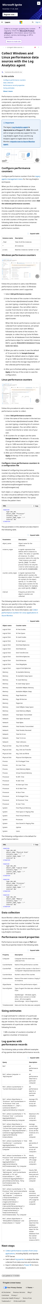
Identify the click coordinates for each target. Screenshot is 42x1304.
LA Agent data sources (14, 47)
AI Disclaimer (6, 1292)
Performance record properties (13, 85)
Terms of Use (27, 1298)
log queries (19, 1259)
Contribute (5, 1295)
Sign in (38, 22)
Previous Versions (19, 1292)
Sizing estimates (8, 88)
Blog (29, 1292)
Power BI (27, 1265)
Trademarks (6, 1301)
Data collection (8, 83)
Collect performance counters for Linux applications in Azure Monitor (20, 613)
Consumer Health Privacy (10, 1298)
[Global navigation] (2, 22)
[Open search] (33, 22)
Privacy (13, 1295)
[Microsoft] (21, 22)
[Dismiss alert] (38, 3)
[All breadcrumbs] (3, 47)
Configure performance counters (14, 80)
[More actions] (38, 47)
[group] (21, 980)
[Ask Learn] (35, 47)
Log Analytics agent (20, 127)
